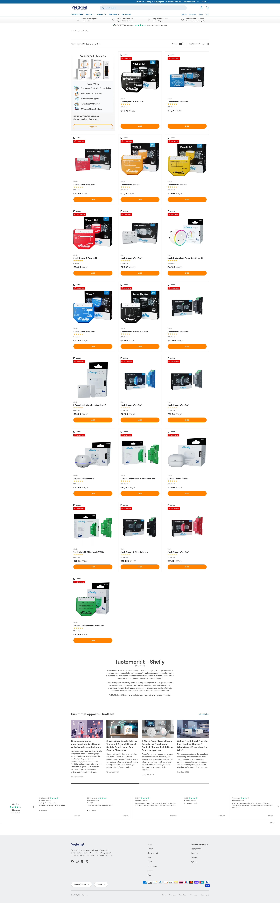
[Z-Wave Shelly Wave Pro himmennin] (92, 600)
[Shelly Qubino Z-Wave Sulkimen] (140, 306)
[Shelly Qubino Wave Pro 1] (187, 76)
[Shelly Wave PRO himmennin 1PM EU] (92, 526)
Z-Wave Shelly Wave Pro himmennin (88, 625)
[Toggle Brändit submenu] (105, 14)
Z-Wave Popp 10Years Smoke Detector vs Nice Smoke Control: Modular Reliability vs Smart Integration (157, 746)
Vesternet (85, 895)
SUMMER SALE (77, 14)
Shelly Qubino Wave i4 (130, 184)
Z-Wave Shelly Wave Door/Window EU (89, 405)
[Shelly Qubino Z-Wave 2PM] (140, 76)
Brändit (100, 14)
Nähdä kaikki (204, 714)
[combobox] (143, 7)
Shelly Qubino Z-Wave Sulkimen (134, 331)
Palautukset (152, 866)
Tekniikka (113, 14)
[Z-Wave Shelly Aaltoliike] (187, 453)
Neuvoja (192, 14)
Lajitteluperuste (78, 44)
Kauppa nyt (93, 127)
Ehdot (164, 895)
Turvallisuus (182, 895)
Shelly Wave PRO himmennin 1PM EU (88, 552)
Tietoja (183, 14)
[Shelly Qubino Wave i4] (140, 159)
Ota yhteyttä (153, 853)
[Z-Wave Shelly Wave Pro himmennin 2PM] (140, 453)
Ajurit (150, 862)
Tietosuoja (172, 895)
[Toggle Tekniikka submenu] (118, 14)
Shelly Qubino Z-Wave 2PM (132, 102)
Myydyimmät (196, 849)
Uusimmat (126, 14)
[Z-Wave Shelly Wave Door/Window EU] (92, 379)
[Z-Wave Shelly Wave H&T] (92, 453)
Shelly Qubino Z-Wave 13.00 (85, 258)
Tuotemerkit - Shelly (83, 31)
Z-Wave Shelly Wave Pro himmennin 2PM (138, 478)
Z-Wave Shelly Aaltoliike (178, 478)
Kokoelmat (195, 853)
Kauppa (89, 14)
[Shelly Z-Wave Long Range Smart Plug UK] (187, 232)
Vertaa (174, 44)
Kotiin (73, 31)
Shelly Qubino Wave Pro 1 (178, 101)
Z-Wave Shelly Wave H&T (84, 478)
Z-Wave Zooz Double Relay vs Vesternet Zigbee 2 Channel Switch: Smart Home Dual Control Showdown (121, 746)
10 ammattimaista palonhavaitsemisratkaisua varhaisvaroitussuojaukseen (86, 744)
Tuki (207, 14)
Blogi (201, 14)
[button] (207, 7)
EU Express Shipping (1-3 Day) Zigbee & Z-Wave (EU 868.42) (158, 2)
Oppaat (151, 870)
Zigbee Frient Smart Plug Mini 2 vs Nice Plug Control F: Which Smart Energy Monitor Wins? (192, 746)
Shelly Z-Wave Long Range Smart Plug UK (185, 258)
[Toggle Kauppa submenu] (94, 14)
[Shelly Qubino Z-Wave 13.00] (92, 232)
